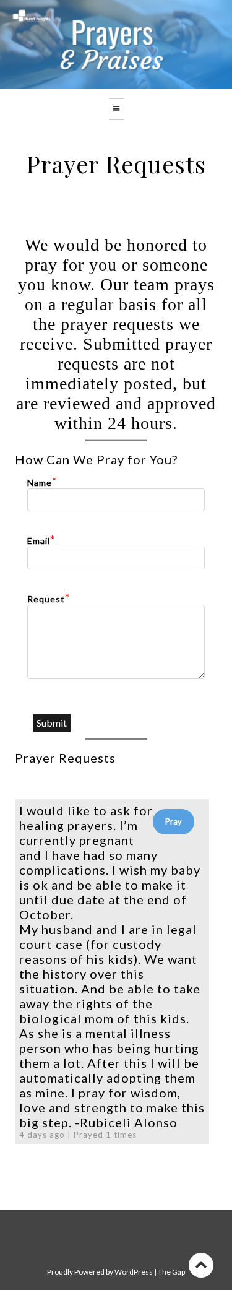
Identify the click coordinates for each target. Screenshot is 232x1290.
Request (46, 599)
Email (38, 540)
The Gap (171, 1271)
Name (39, 482)
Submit (52, 723)
